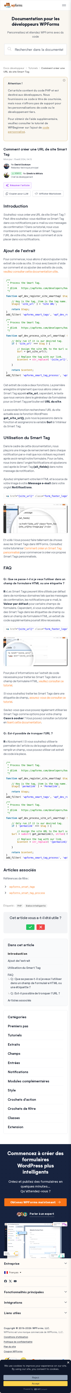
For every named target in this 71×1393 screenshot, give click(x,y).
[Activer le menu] (64, 5)
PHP (19, 905)
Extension (15, 1127)
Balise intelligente (36, 905)
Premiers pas (18, 1026)
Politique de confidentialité (18, 1341)
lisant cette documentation (24, 722)
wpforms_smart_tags (22, 886)
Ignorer (64, 80)
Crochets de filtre (22, 1109)
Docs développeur (13, 68)
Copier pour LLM (18, 193)
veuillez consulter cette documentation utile (30, 271)
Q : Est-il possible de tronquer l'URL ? (35, 993)
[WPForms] (13, 5)
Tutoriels (33, 68)
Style (12, 1090)
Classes (14, 1118)
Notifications (18, 1072)
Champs (14, 1053)
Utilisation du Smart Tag (24, 967)
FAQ (10, 975)
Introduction (17, 953)
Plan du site (10, 1346)
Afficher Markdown (50, 193)
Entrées (14, 1063)
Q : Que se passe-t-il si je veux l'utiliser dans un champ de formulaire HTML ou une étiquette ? (36, 983)
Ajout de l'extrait (19, 960)
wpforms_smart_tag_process (27, 893)
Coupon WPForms (13, 1351)
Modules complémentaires (28, 1081)
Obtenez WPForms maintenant (33, 1202)
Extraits (14, 1044)
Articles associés (19, 1000)
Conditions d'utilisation (16, 1337)
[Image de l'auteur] (6, 166)
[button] (30, 927)
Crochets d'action (22, 1099)
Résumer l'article (19, 185)
